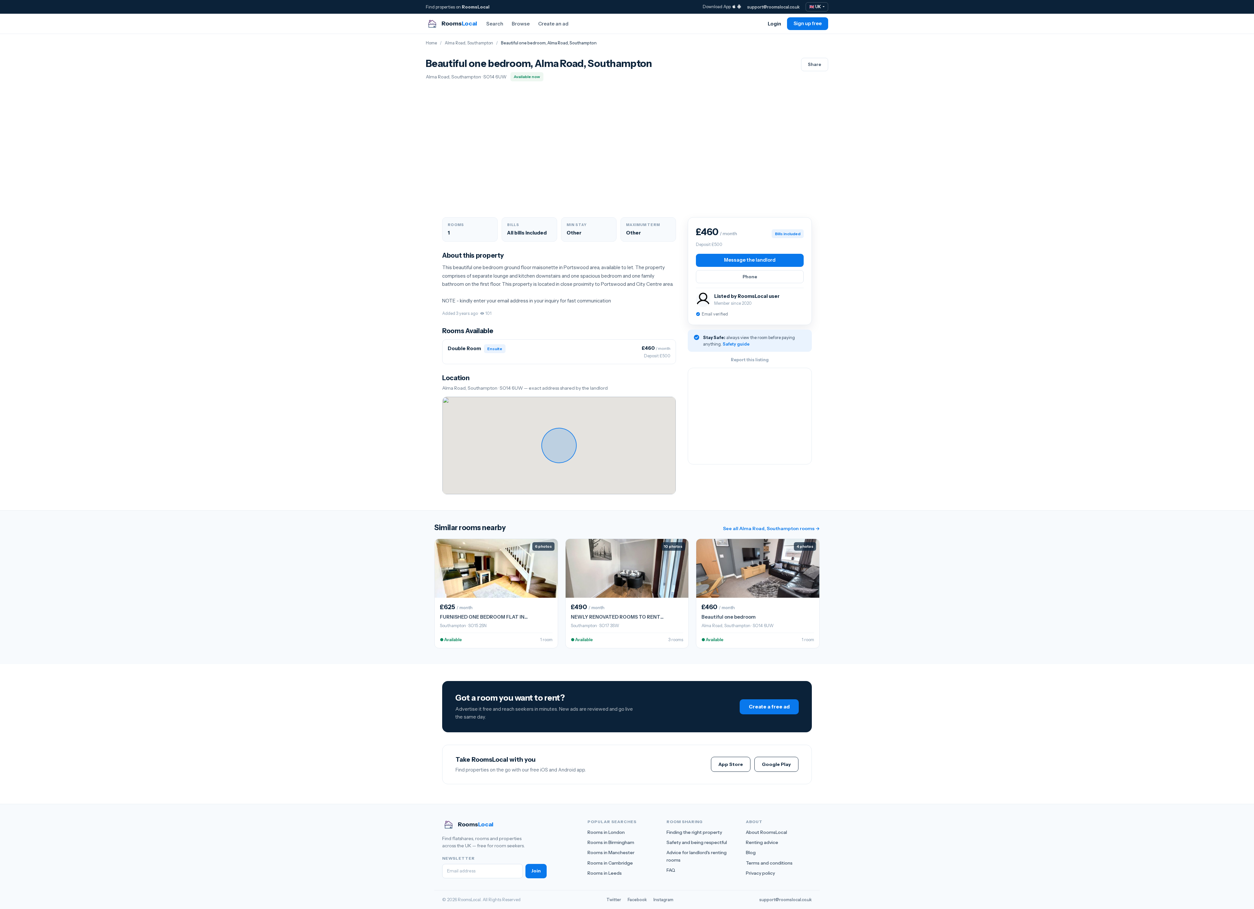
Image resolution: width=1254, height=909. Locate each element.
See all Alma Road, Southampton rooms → (771, 528)
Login (774, 24)
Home (431, 43)
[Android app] (739, 6)
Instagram (663, 899)
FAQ (671, 870)
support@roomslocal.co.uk (773, 6)
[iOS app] (734, 6)
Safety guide (736, 344)
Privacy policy (760, 873)
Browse (521, 24)
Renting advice (762, 842)
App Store (730, 764)
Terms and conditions (769, 863)
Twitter (613, 899)
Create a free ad (769, 707)
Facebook (637, 899)
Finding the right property (694, 832)
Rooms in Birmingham (610, 842)
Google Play (776, 764)
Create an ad (553, 24)
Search (494, 24)
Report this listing (750, 359)
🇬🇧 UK (815, 6)
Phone (750, 276)
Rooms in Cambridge (610, 863)
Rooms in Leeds (604, 873)
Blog (751, 852)
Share (814, 64)
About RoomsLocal (766, 832)
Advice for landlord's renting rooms (697, 856)
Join (536, 870)
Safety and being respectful (697, 842)
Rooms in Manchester (611, 852)
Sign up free (808, 23)
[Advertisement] (750, 416)
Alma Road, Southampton (469, 43)
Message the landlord (750, 260)
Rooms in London (606, 832)
